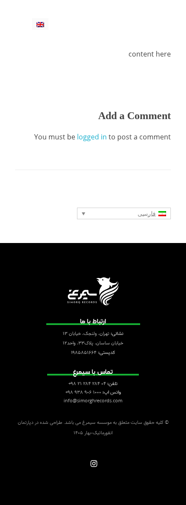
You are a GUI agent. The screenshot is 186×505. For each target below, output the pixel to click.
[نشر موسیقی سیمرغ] (156, 12)
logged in (93, 137)
